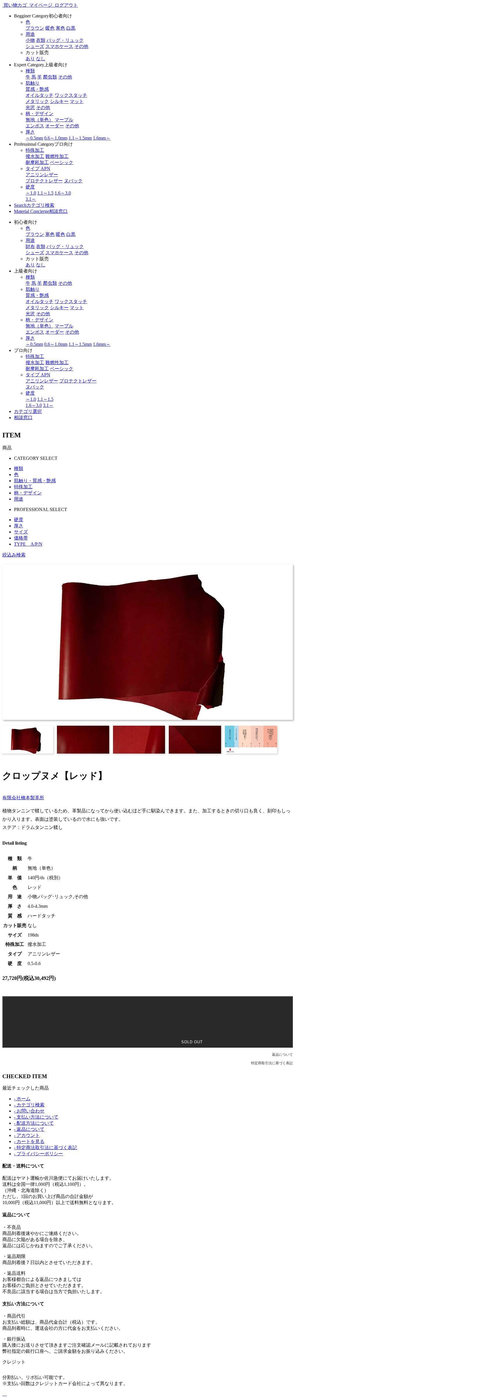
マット (77, 101)
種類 (18, 468)
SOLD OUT (191, 1042)
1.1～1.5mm (80, 138)
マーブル (64, 119)
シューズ (35, 46)
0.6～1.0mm (55, 138)
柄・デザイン (28, 492)
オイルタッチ (39, 95)
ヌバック (73, 180)
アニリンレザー (42, 174)
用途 (18, 498)
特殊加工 (23, 486)
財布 (30, 246)
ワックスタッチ (71, 95)
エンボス (35, 125)
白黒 (71, 28)
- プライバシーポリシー (38, 1153)
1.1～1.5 (45, 193)
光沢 (30, 107)
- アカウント (27, 1135)
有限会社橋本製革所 (23, 797)
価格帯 (21, 537)
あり (30, 58)
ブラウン (35, 28)
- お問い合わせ (29, 1110)
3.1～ (31, 199)
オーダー (54, 125)
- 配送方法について (34, 1123)
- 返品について (29, 1129)
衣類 (40, 40)
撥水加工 (35, 156)
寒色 (60, 28)
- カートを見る (29, 1141)
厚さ (18, 525)
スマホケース (59, 46)
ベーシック (61, 162)
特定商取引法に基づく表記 (272, 1063)
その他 (81, 46)
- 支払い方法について (36, 1117)
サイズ (21, 531)
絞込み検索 (14, 554)
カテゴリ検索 (34, 205)
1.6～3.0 (63, 193)
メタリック (37, 101)
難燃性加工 (57, 156)
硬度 (18, 519)
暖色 (50, 28)
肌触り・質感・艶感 (35, 480)
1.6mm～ (101, 138)
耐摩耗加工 (37, 162)
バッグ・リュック (65, 40)
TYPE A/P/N (28, 544)
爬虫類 (50, 76)
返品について (282, 1055)
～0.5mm (34, 138)
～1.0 (31, 193)
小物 (30, 40)
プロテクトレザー (44, 180)
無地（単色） (39, 119)
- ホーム (22, 1098)
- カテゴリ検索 (29, 1104)
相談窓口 (41, 211)
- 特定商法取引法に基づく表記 (45, 1147)
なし (40, 58)
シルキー (59, 101)
